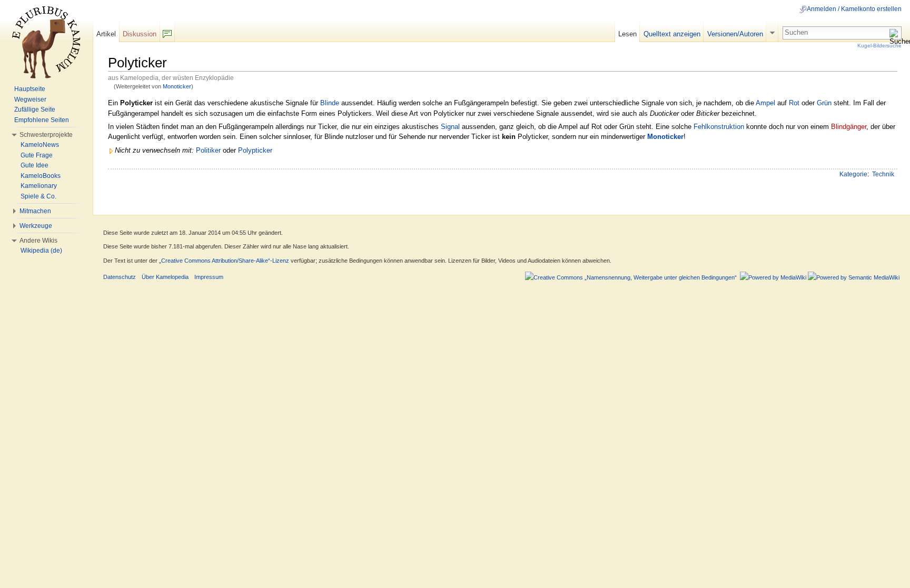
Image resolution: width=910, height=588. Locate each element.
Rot (794, 103)
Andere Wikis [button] (38, 240)
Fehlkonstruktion (719, 127)
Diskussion (139, 34)
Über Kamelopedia (165, 277)
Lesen (627, 34)
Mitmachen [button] (35, 211)
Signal (450, 127)
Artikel (106, 34)
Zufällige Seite (34, 109)
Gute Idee (34, 165)
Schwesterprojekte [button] (46, 134)
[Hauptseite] (46, 42)
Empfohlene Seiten (41, 120)
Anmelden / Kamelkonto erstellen (854, 9)
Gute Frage (37, 155)
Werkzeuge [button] (35, 226)
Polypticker (255, 150)
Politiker (208, 150)
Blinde (329, 103)
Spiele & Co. (38, 196)
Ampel (765, 103)
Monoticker (177, 86)
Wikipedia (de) (41, 250)
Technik (883, 174)
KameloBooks (41, 176)
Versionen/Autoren (735, 34)
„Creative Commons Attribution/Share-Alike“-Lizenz (224, 260)
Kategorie (853, 174)
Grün (824, 103)
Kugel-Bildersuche (879, 45)
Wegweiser (30, 99)
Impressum (208, 277)
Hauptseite (29, 89)
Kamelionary (39, 186)
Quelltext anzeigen (672, 34)
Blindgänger (848, 127)
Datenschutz (119, 277)
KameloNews (40, 144)
